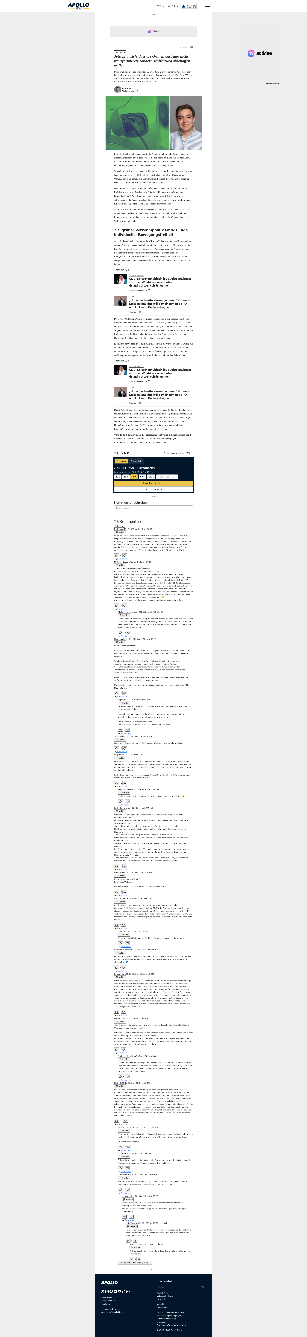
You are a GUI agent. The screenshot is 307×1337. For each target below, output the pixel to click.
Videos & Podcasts (165, 1296)
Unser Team (106, 1297)
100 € (151, 477)
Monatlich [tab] (136, 461)
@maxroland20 (131, 91)
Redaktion (133, 312)
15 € (126, 477)
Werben (174, 6)
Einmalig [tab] (122, 461)
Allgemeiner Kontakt (110, 1309)
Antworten (122, 559)
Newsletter (162, 1299)
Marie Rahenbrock (136, 290)
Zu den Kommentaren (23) (177, 453)
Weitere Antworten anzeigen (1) (133, 1263)
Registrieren (162, 1307)
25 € (134, 476)
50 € (142, 477)
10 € (118, 477)
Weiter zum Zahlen (154, 483)
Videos (162, 6)
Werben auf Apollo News (112, 1312)
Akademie (105, 1304)
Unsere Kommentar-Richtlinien (170, 1312)
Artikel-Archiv (163, 1293)
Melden (121, 532)
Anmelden (162, 1304)
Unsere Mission (108, 1301)
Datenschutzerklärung (166, 1318)
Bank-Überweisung (154, 489)
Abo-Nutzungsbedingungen (169, 1315)
